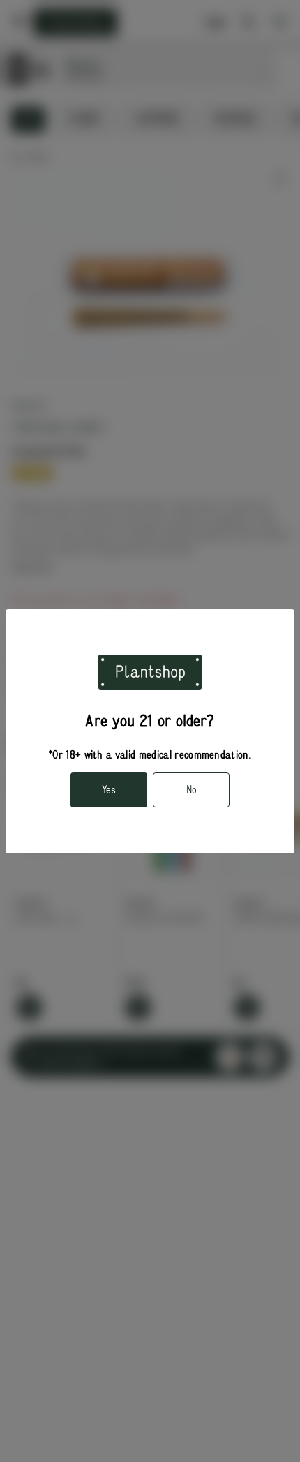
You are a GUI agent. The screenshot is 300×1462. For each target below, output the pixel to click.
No (191, 789)
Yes (109, 789)
